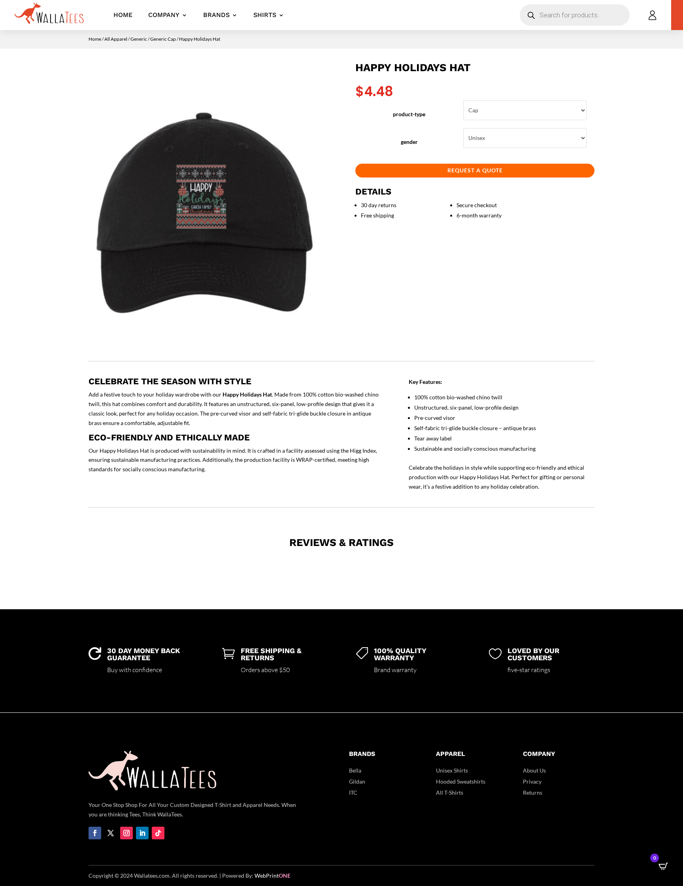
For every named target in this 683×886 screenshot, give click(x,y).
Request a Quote (475, 170)
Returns (532, 792)
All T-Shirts (449, 792)
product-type (409, 114)
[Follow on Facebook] (95, 833)
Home (122, 15)
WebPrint (273, 875)
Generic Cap (163, 39)
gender (409, 141)
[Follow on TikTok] (158, 833)
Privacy (532, 781)
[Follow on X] (110, 833)
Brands (216, 15)
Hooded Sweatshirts (460, 781)
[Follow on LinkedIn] (142, 833)
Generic (138, 39)
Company (163, 15)
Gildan (357, 781)
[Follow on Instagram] (126, 833)
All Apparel (115, 39)
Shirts (264, 15)
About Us (534, 770)
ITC (353, 792)
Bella (355, 770)
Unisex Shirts (452, 770)
